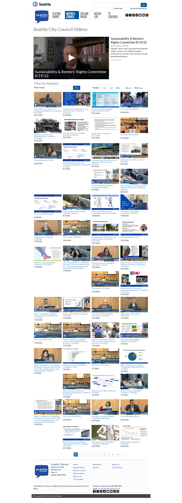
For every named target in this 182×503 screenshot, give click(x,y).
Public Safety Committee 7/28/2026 (43, 238)
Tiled (140, 88)
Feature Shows (56, 15)
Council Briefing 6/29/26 (129, 416)
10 (105, 88)
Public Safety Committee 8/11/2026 (101, 134)
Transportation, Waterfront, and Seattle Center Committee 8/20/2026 (75, 111)
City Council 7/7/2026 (100, 365)
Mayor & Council (70, 15)
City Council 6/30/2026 (72, 416)
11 (118, 454)
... (122, 454)
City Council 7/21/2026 (101, 288)
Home (75, 464)
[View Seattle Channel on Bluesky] (107, 491)
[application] (71, 58)
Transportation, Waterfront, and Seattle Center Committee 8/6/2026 (104, 162)
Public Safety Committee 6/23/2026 (130, 443)
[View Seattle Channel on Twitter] (98, 491)
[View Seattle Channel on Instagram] (101, 491)
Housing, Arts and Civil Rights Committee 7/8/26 (74, 366)
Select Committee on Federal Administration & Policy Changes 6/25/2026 (75, 444)
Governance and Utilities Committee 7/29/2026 (130, 212)
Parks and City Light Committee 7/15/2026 (75, 315)
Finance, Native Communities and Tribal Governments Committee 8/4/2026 (133, 188)
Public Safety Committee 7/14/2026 (130, 315)
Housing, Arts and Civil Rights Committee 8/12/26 (74, 134)
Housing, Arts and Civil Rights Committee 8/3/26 (74, 212)
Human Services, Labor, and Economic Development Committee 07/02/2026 (76, 392)
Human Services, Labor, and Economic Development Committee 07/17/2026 (134, 290)
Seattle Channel (59, 464)
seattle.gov (118, 8)
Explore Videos (84, 15)
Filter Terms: (39, 87)
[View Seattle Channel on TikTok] (104, 491)
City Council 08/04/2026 (43, 214)
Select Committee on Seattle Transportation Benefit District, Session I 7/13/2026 (75, 341)
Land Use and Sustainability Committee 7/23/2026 (44, 264)
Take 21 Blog (117, 467)
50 (119, 88)
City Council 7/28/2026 (72, 237)
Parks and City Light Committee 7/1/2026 (104, 392)
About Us (115, 464)
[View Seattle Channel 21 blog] (114, 491)
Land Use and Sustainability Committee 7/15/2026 (102, 315)
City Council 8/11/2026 (129, 135)
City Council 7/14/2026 (43, 340)
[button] (71, 57)
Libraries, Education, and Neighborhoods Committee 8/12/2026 (44, 136)
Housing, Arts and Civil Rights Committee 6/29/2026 (103, 417)
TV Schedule (113, 15)
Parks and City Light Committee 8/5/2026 (132, 161)
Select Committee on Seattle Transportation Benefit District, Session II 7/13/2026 (104, 341)
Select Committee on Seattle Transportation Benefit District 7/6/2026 (132, 367)
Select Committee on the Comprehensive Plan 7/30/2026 (104, 212)
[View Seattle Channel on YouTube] (111, 491)
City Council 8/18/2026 (129, 109)
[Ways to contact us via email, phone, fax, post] (117, 491)
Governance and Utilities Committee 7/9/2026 (130, 340)
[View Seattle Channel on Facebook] (94, 491)
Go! (143, 5)
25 (112, 88)
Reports (96, 467)
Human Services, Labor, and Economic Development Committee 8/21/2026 (48, 111)
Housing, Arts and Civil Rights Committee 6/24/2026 (103, 443)
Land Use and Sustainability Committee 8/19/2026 (102, 110)
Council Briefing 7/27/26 (129, 237)
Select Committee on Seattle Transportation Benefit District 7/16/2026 (46, 316)
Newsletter (97, 464)
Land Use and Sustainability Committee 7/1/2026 (131, 392)
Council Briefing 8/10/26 (43, 160)
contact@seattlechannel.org (109, 489)
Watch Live (97, 15)
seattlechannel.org (139, 8)
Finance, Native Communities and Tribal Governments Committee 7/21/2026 (133, 264)
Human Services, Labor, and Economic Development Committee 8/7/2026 (76, 165)
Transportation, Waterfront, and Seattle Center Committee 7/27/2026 (104, 239)
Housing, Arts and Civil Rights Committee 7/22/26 (103, 264)
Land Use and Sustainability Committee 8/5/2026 (102, 186)
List (129, 88)
